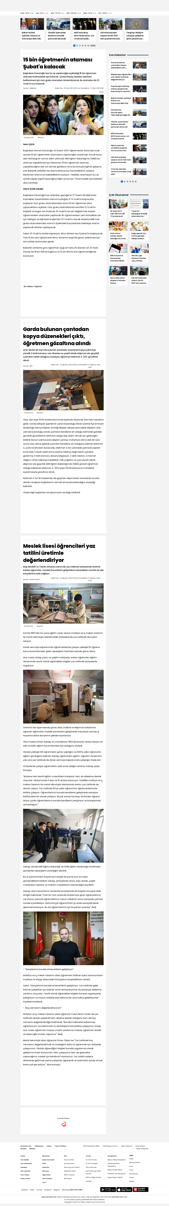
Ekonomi (67, 540)
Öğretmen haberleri (75, 323)
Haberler (35, 323)
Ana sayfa (26, 53)
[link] (129, 65)
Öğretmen (63, 323)
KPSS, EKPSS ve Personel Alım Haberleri (51, 53)
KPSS (34, 53)
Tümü (92, 46)
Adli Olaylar (44, 323)
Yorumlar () (29, 138)
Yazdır (101, 92)
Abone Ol (41, 138)
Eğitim (42, 540)
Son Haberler (117, 55)
